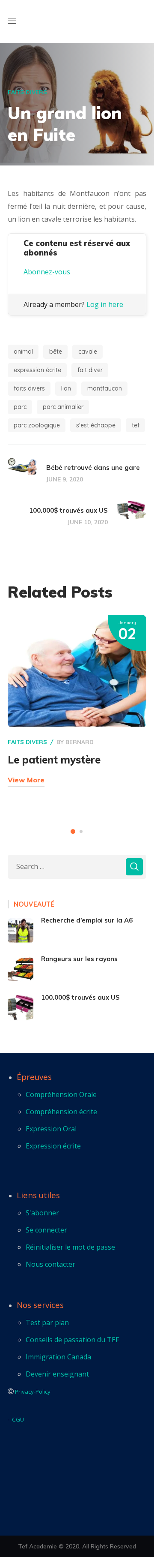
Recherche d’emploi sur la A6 (87, 920)
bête (55, 351)
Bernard (79, 742)
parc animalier (63, 407)
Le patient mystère (54, 759)
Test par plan (47, 1322)
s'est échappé (96, 425)
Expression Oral (51, 1128)
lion (66, 388)
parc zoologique (37, 425)
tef (135, 425)
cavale (87, 351)
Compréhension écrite (61, 1111)
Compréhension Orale (61, 1094)
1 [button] (72, 831)
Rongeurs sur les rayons (79, 959)
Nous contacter (50, 1264)
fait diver (90, 370)
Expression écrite (37, 370)
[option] (77, 713)
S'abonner (42, 1212)
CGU (18, 1419)
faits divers (29, 388)
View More (26, 779)
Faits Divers (27, 92)
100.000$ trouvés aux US (80, 997)
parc (20, 407)
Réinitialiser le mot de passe (70, 1247)
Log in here (104, 304)
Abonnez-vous (47, 272)
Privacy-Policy (32, 1391)
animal (23, 351)
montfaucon (104, 388)
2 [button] (81, 831)
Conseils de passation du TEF (72, 1339)
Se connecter (46, 1230)
